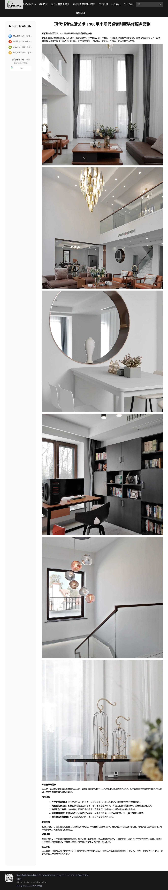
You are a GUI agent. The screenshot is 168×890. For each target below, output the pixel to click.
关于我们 (103, 4)
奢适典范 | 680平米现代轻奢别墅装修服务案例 (30, 41)
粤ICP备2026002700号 (25, 886)
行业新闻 (128, 4)
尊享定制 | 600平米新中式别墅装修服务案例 (29, 47)
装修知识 (80, 13)
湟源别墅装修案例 (60, 4)
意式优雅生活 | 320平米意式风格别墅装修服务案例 (31, 36)
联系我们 (116, 4)
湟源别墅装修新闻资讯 (84, 4)
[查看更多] (9, 30)
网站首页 (43, 4)
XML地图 (38, 886)
